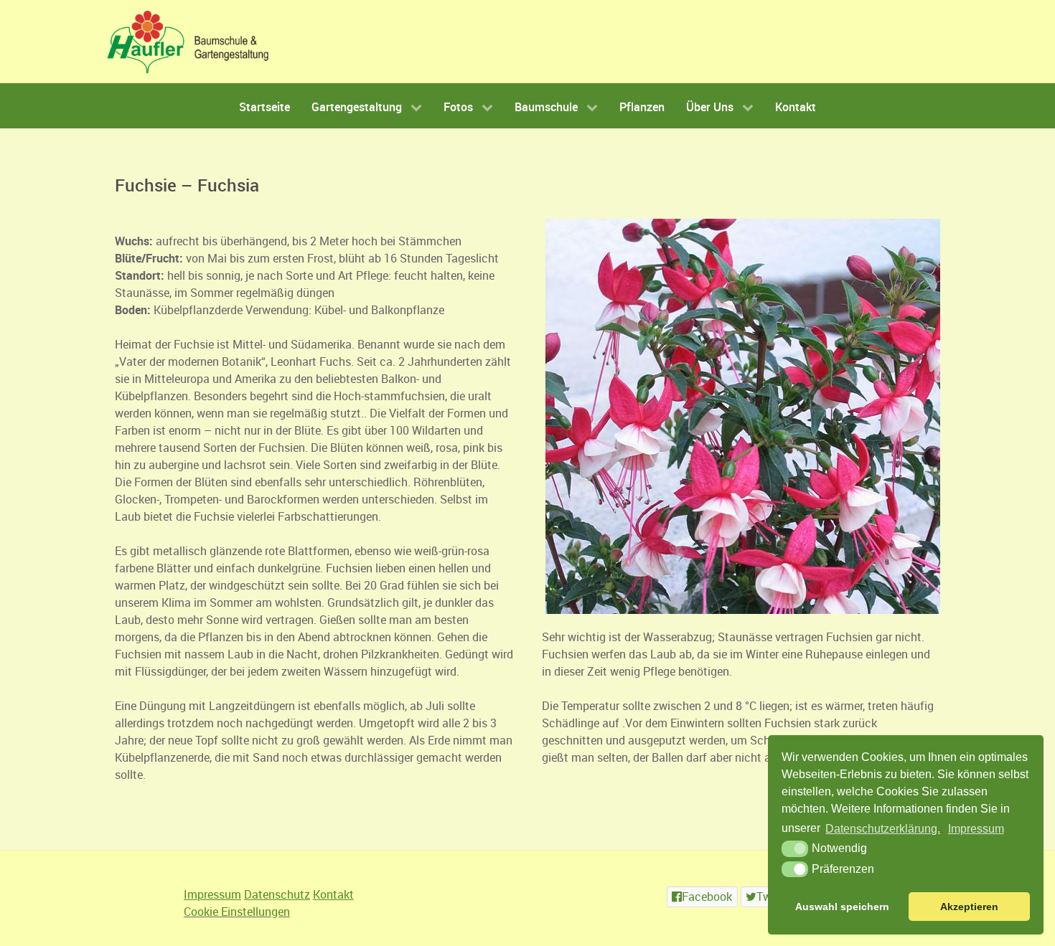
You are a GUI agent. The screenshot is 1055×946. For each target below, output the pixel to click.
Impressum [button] (976, 829)
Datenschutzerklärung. (882, 829)
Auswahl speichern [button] (842, 906)
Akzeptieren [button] (969, 906)
